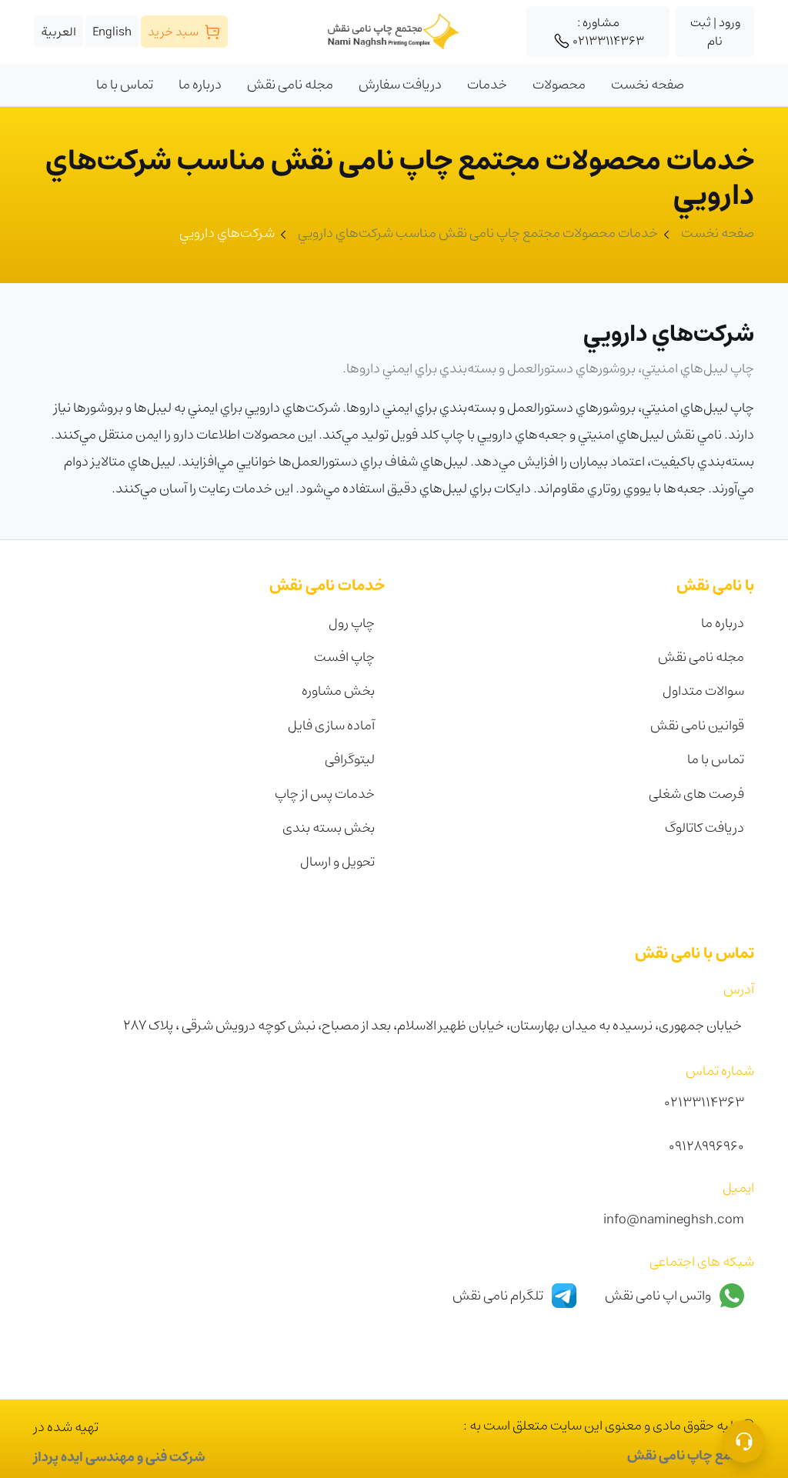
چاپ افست (344, 657)
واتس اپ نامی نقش (659, 1294)
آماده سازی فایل (331, 725)
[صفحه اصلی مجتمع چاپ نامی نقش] (394, 31)
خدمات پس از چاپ (325, 794)
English (112, 31)
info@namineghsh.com (673, 1219)
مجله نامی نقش (701, 657)
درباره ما (722, 623)
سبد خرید (174, 31)
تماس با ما (715, 759)
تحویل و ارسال (337, 861)
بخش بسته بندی (328, 827)
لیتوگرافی (350, 759)
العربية (58, 31)
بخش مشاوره (338, 690)
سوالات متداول (703, 690)
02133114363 (608, 32)
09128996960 (706, 1146)
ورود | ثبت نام (715, 32)
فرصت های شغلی (696, 794)
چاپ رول (352, 623)
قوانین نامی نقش (697, 725)
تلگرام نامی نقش (499, 1294)
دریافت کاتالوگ (704, 827)
